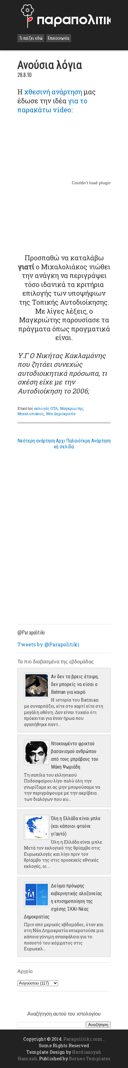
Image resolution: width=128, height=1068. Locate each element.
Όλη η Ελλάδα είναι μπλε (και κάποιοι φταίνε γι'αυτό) (76, 826)
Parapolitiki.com (83, 1039)
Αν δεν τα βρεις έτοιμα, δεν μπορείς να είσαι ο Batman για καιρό (74, 684)
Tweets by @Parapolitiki (48, 644)
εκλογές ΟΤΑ (46, 408)
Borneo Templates (89, 1058)
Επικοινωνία (58, 38)
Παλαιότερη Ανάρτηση (88, 441)
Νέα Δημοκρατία (61, 413)
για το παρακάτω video (52, 105)
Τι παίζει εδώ (31, 38)
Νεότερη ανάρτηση (36, 441)
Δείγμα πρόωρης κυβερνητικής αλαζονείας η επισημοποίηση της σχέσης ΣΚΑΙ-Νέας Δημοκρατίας (63, 901)
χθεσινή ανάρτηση (53, 91)
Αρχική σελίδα (64, 444)
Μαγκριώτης (71, 408)
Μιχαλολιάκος (30, 413)
